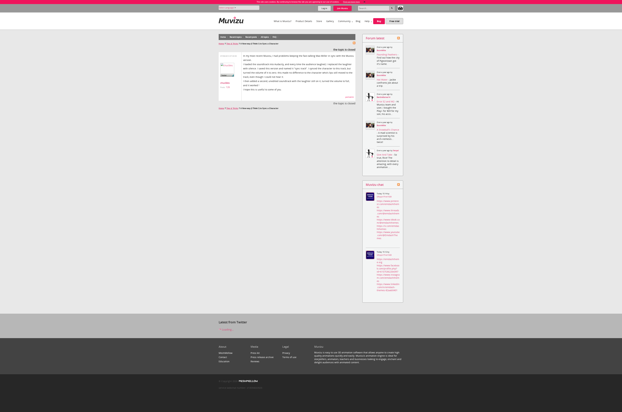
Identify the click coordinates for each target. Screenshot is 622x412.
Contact (223, 357)
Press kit (255, 352)
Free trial (394, 21)
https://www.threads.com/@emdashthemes (388, 213)
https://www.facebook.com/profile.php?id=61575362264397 (388, 268)
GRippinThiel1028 (384, 197)
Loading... (227, 329)
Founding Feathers (387, 54)
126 (228, 87)
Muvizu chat (375, 185)
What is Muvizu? (282, 21)
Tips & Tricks (232, 44)
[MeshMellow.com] (248, 381)
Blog (358, 21)
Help (367, 21)
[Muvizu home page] (231, 19)
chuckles (225, 82)
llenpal (396, 150)
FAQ (274, 37)
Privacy (286, 352)
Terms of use (289, 357)
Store (319, 21)
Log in (324, 8)
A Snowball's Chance (388, 129)
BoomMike (381, 50)
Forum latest (375, 38)
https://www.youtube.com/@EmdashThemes (388, 235)
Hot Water (382, 79)
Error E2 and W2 (386, 101)
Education (224, 361)
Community (344, 21)
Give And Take (385, 154)
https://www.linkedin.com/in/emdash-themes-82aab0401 (388, 287)
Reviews (255, 361)
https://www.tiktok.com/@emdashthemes (388, 221)
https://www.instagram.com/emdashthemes (388, 277)
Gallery (330, 21)
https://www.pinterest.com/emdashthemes (388, 204)
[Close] (364, 2)
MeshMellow (225, 352)
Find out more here (351, 2)
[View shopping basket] (400, 8)
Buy (379, 21)
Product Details (304, 21)
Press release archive (262, 357)
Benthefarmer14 (383, 97)
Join (342, 8)
